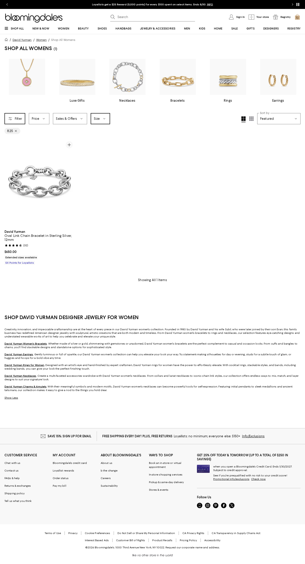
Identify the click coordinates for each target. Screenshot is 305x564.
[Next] (69, 183)
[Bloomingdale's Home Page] (33, 18)
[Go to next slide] (292, 4)
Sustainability (109, 485)
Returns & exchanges (17, 485)
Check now (258, 479)
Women (41, 40)
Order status (61, 478)
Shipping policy (14, 493)
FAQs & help (12, 478)
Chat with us (12, 463)
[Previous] (10, 183)
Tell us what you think (17, 501)
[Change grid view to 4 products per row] (243, 119)
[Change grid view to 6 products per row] (251, 118)
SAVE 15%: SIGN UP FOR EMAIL (70, 436)
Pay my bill (59, 485)
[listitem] (152, 4)
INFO (210, 4)
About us (106, 463)
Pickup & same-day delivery (166, 482)
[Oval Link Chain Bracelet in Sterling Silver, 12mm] (39, 183)
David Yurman (22, 40)
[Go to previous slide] (7, 4)
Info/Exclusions (253, 436)
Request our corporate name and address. (192, 547)
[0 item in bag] (297, 17)
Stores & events (159, 489)
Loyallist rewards (63, 470)
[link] (39, 247)
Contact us (11, 470)
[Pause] (298, 4)
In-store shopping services (166, 474)
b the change (109, 470)
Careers (106, 478)
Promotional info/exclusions (231, 479)
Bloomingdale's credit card (70, 463)
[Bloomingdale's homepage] (7, 40)
